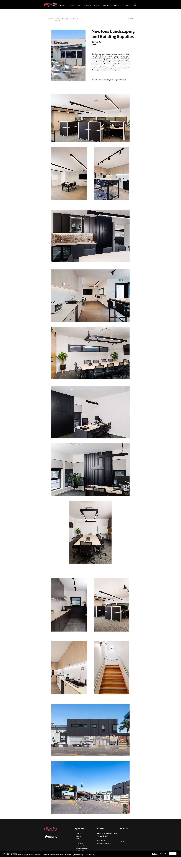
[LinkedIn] (124, 833)
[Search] (131, 841)
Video (78, 838)
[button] (71, 5)
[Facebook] (121, 833)
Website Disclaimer (82, 848)
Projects (78, 841)
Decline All (163, 854)
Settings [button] (154, 854)
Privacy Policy (90, 855)
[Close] (179, 853)
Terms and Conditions (83, 846)
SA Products (79, 843)
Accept (173, 854)
